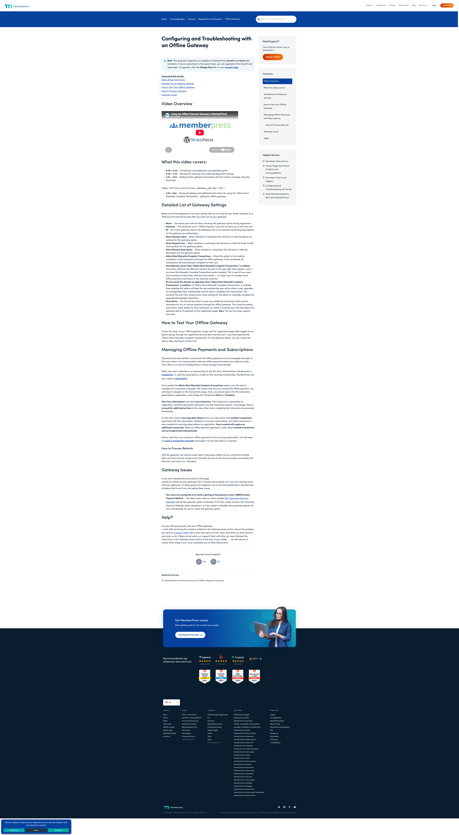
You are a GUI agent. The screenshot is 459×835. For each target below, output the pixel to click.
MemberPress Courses (215, 724)
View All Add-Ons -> (214, 742)
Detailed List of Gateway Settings (178, 84)
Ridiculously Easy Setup (189, 727)
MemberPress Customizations (280, 727)
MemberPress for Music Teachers (245, 761)
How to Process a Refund (174, 91)
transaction (167, 375)
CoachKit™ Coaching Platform (192, 718)
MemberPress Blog (169, 733)
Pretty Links (274, 739)
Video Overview (271, 81)
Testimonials (167, 724)
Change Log (274, 733)
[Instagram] (289, 807)
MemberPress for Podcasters (243, 746)
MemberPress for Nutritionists (244, 767)
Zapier (210, 739)
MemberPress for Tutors (242, 758)
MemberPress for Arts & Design (244, 780)
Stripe (209, 736)
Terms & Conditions (249, 812)
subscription (181, 379)
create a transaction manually (179, 441)
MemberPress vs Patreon (242, 730)
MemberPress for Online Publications (246, 749)
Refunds (237, 812)
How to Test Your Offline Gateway (178, 87)
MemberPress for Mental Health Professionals (249, 792)
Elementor (211, 721)
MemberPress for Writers (242, 755)
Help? (266, 138)
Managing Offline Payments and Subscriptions (277, 116)
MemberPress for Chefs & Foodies (245, 733)
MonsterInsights (213, 730)
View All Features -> (188, 739)
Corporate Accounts (188, 736)
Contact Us (166, 736)
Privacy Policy (226, 812)
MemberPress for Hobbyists (243, 783)
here (196, 233)
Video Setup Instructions (173, 80)
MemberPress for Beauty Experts (245, 739)
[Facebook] (284, 807)
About (165, 715)
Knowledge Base (275, 718)
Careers (165, 718)
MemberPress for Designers (243, 786)
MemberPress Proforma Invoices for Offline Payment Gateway (194, 581)
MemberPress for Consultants (243, 774)
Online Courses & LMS (189, 715)
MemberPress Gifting (214, 727)
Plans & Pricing (275, 724)
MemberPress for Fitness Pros (243, 742)
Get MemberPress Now (189, 635)
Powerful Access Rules (189, 724)
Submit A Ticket (273, 57)
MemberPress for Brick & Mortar (244, 795)
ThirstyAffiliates (275, 742)
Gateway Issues (169, 95)
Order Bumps (186, 733)
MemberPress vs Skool (241, 718)
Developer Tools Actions (277, 161)
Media (165, 721)
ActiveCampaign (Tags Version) (218, 715)
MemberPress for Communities (244, 770)
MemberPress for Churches (243, 777)
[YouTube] (295, 807)
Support (272, 715)
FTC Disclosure (265, 812)
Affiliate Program (169, 727)
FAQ (271, 730)
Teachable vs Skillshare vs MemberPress (247, 727)
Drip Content (186, 730)
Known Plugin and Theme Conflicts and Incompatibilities (278, 169)
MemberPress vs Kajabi (241, 715)
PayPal (210, 733)
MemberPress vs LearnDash (243, 721)
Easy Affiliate (274, 736)
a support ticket (181, 533)
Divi (209, 718)
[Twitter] (279, 807)
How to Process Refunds (277, 125)
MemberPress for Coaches (242, 764)
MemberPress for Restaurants (244, 736)
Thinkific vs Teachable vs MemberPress (247, 724)
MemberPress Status (277, 721)
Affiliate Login (167, 730)
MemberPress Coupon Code (284, 812)
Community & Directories (190, 721)
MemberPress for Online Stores (244, 789)
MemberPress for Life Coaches (244, 752)
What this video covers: (274, 88)
